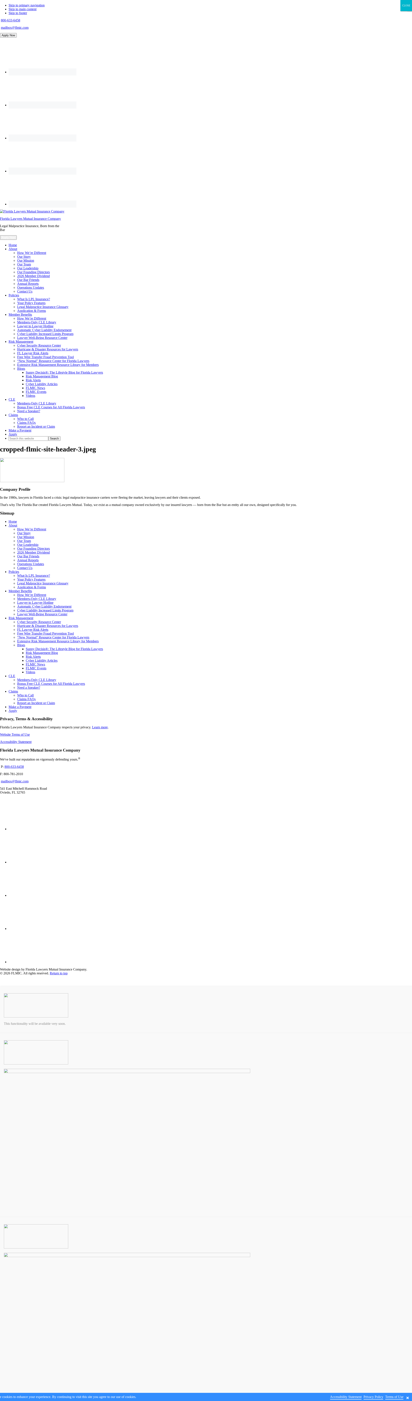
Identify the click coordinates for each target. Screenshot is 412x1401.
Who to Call (25, 695)
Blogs (21, 645)
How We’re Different (31, 529)
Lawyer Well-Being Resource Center (42, 614)
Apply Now (8, 35)
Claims (13, 691)
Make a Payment (20, 707)
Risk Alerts (33, 656)
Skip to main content (22, 9)
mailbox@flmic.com (15, 27)
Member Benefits (20, 591)
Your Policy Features (31, 579)
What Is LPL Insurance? (33, 575)
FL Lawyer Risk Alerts (32, 629)
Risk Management (21, 618)
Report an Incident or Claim (36, 703)
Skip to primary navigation (27, 5)
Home (13, 521)
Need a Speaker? (28, 687)
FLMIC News (35, 664)
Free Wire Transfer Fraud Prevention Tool (45, 633)
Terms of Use (394, 1397)
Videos (30, 672)
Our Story (24, 533)
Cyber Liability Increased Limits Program (45, 610)
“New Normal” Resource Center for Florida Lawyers (53, 637)
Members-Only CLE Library (36, 599)
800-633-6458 (10, 20)
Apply (13, 711)
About (13, 525)
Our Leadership (27, 545)
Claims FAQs (26, 699)
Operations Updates (30, 564)
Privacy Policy (373, 1397)
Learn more (100, 727)
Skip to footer (18, 13)
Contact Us (24, 568)
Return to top (59, 973)
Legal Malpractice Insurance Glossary (42, 583)
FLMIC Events (36, 668)
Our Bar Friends (28, 556)
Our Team (24, 541)
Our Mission (25, 537)
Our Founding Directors (33, 548)
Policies (14, 572)
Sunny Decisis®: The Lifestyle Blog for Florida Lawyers (64, 649)
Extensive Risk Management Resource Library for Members (58, 641)
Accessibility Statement (16, 742)
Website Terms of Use (15, 734)
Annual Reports (28, 560)
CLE (12, 676)
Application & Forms (31, 587)
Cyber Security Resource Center (39, 622)
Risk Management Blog (42, 653)
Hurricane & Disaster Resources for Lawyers (47, 626)
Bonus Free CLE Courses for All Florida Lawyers (51, 683)
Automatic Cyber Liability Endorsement (44, 606)
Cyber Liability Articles (42, 660)
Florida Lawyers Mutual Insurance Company (30, 218)
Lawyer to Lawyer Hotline (35, 602)
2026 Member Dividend (33, 552)
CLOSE (406, 5)
